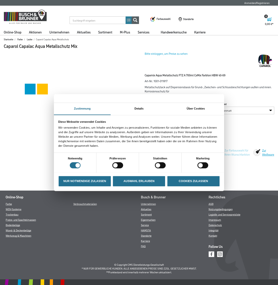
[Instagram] (220, 254)
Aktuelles (84, 32)
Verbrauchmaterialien (85, 203)
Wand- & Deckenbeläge (18, 230)
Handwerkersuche (174, 32)
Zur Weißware (268, 152)
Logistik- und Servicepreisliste (224, 214)
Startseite (8, 39)
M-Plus (125, 32)
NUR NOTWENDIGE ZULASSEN (84, 181)
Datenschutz (215, 225)
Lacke (29, 39)
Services (143, 32)
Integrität (213, 230)
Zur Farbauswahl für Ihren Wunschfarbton (237, 152)
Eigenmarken (148, 219)
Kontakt (213, 235)
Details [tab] (139, 108)
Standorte (146, 235)
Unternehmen (59, 32)
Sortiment (105, 32)
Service (145, 225)
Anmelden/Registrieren (256, 3)
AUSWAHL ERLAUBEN (139, 181)
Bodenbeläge (13, 225)
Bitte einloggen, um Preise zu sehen (166, 54)
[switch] (118, 165)
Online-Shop (12, 32)
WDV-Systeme (13, 209)
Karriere (200, 32)
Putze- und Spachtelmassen (21, 219)
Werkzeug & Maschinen (18, 235)
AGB (211, 203)
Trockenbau (12, 214)
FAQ (143, 246)
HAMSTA (146, 230)
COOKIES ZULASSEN (193, 181)
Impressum (215, 219)
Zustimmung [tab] (82, 108)
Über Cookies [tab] (196, 108)
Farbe (20, 39)
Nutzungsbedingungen (221, 209)
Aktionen (35, 32)
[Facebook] (211, 254)
